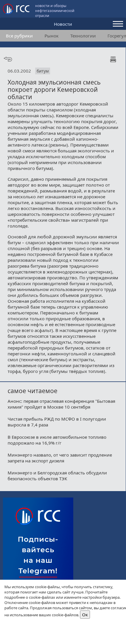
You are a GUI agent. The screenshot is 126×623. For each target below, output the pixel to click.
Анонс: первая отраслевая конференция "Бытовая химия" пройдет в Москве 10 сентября (61, 404)
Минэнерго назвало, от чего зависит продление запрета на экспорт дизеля (60, 458)
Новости (63, 24)
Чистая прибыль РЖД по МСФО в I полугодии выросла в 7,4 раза (57, 422)
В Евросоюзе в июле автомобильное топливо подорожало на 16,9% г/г (57, 440)
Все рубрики (19, 36)
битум (43, 71)
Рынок (52, 36)
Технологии (83, 36)
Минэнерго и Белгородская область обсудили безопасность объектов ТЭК (57, 475)
